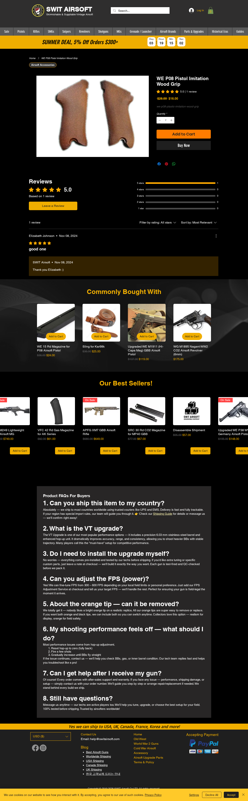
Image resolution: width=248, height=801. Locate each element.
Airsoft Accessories (42, 64)
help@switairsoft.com (105, 739)
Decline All (211, 795)
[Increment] (172, 120)
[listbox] (50, 736)
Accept (231, 795)
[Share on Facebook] (159, 164)
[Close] (243, 795)
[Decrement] (159, 120)
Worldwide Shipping (98, 756)
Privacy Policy (153, 795)
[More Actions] (216, 236)
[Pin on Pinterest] (166, 164)
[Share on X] (181, 164)
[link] (177, 91)
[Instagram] (43, 747)
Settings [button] (194, 795)
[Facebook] (35, 747)
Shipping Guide (162, 513)
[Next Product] (216, 322)
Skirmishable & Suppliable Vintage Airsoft (70, 14)
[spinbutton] (165, 120)
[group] (124, 333)
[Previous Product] (31, 322)
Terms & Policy (144, 762)
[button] (211, 10)
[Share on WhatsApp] (173, 164)
